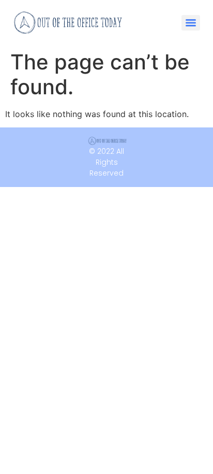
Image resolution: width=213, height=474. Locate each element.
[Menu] (190, 23)
